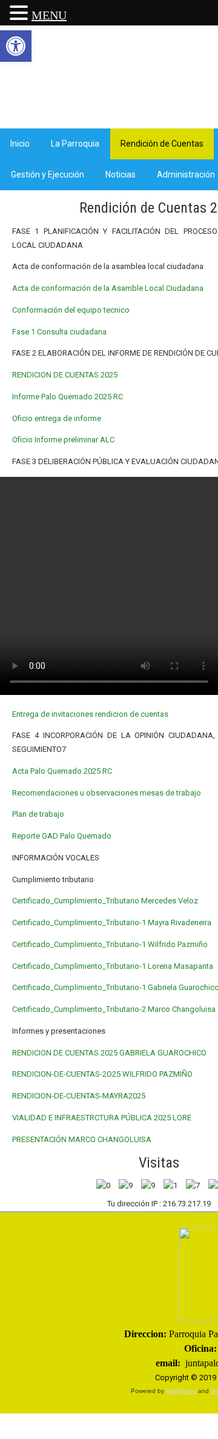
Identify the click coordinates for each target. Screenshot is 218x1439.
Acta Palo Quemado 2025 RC (62, 771)
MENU (49, 15)
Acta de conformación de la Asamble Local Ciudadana (107, 288)
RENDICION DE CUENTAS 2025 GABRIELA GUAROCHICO (109, 1052)
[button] (15, 46)
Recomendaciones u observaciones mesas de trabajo (106, 792)
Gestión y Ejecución (47, 174)
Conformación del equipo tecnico (71, 309)
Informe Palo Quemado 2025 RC (67, 396)
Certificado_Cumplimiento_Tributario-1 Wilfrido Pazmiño (110, 944)
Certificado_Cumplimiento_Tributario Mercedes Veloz (105, 900)
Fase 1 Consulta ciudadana (59, 331)
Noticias (120, 174)
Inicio (20, 143)
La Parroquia (75, 143)
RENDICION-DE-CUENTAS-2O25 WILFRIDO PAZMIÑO (102, 1073)
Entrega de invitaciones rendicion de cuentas (90, 714)
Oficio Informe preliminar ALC (63, 439)
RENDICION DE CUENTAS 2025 (64, 374)
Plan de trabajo (38, 814)
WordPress (181, 1390)
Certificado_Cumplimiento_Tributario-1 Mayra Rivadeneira (111, 922)
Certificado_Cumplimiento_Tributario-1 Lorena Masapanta (112, 966)
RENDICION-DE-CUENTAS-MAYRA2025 (78, 1095)
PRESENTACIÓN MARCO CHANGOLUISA (81, 1139)
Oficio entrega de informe (56, 418)
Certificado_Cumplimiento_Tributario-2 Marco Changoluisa (114, 1009)
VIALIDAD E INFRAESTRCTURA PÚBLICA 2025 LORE (101, 1117)
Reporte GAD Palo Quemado (61, 835)
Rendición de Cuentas (162, 143)
